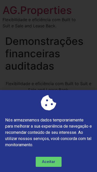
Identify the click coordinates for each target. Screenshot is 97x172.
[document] (48, 86)
